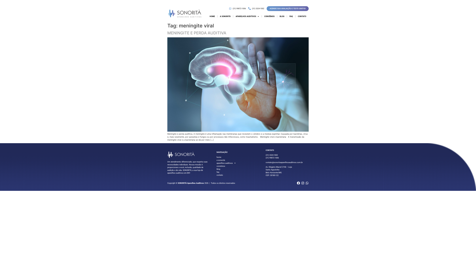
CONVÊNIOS (269, 16)
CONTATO (302, 16)
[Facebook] (298, 183)
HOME (212, 16)
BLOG (282, 16)
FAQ (291, 16)
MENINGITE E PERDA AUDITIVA (196, 33)
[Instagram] (302, 183)
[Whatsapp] (307, 183)
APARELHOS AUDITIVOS (246, 16)
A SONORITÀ (225, 16)
